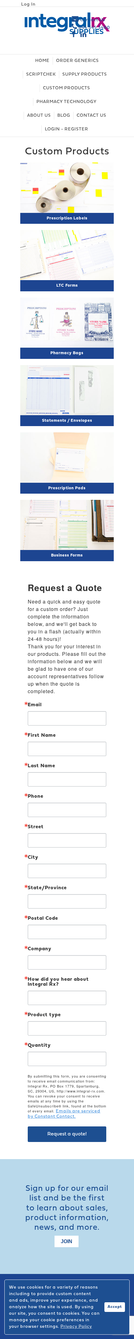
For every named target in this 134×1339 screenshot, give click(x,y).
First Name (42, 735)
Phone (35, 796)
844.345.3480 (93, 28)
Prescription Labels (67, 218)
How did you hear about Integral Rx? (58, 982)
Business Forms (67, 555)
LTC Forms (67, 286)
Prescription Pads (67, 488)
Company (39, 949)
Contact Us (92, 20)
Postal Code (43, 918)
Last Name (41, 765)
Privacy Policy (76, 1326)
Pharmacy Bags (67, 353)
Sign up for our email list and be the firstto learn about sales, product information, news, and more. (67, 1208)
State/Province (47, 888)
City (33, 857)
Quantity (39, 1045)
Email (35, 704)
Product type (44, 1014)
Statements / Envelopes (67, 421)
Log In (28, 4)
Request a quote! (67, 1134)
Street (36, 827)
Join (66, 1241)
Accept (115, 1307)
